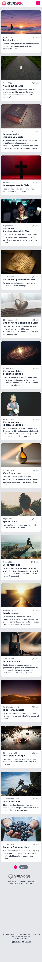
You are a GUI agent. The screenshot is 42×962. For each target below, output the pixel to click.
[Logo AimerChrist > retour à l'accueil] (12, 3)
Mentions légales (21, 938)
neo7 (22, 883)
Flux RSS (17, 942)
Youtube (28, 942)
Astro (30, 883)
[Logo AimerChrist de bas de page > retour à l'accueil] (21, 876)
